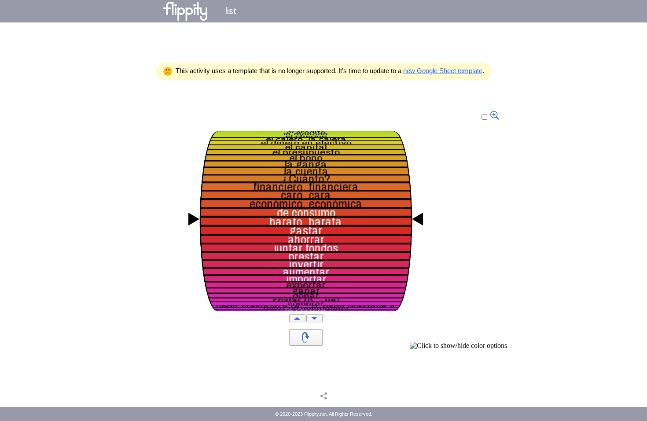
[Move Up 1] (297, 318)
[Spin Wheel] (306, 337)
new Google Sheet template (442, 70)
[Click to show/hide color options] (458, 346)
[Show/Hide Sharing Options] (323, 395)
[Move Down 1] (314, 318)
